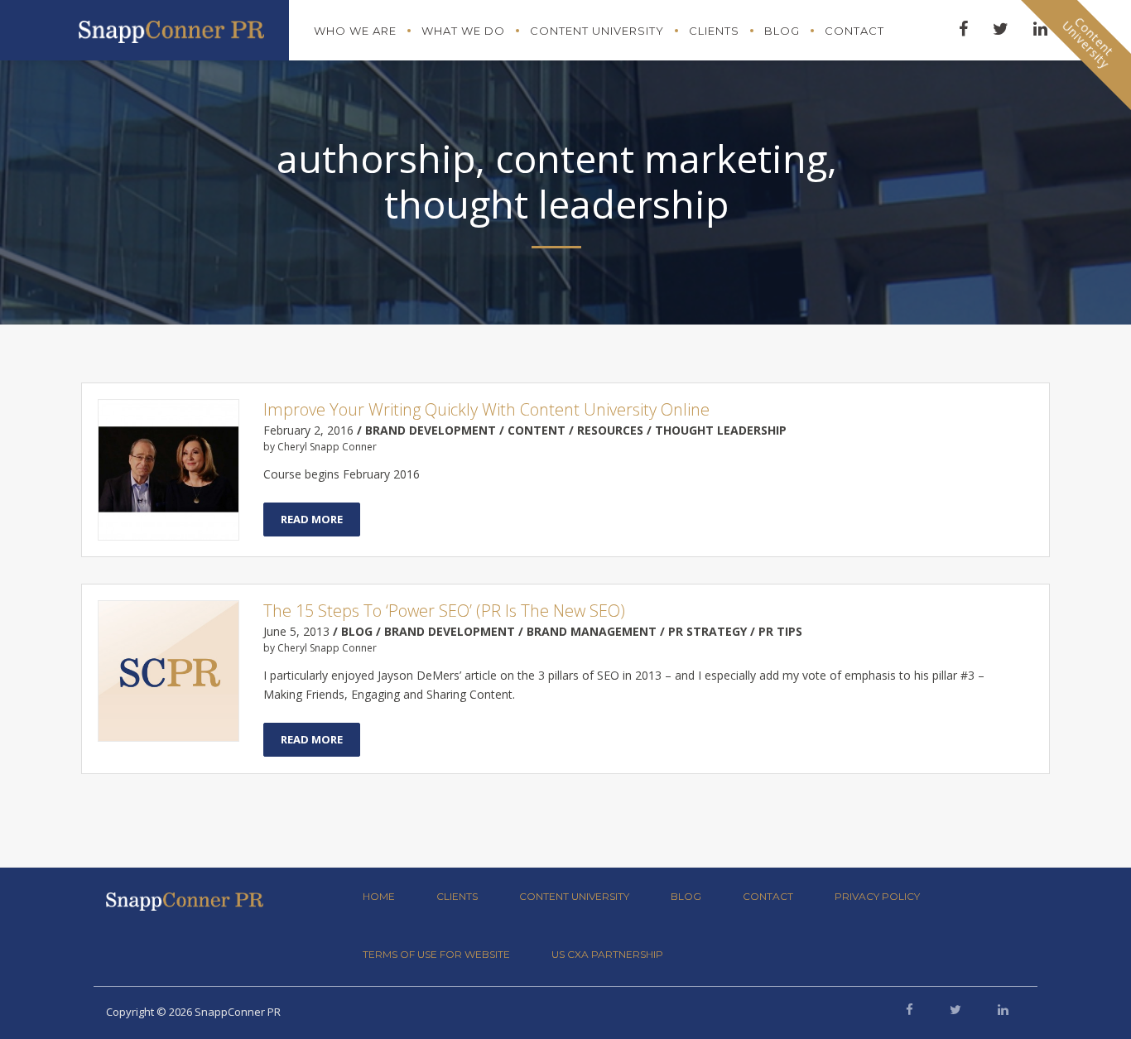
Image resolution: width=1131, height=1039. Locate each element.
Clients (714, 30)
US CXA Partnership (607, 954)
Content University (597, 30)
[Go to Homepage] (171, 28)
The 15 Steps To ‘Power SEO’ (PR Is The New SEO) (444, 610)
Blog (782, 30)
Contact (854, 30)
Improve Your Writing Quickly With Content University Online (486, 409)
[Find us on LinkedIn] (1003, 1009)
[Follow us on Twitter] (955, 1009)
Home (379, 896)
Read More (312, 519)
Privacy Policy (877, 896)
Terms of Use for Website (436, 954)
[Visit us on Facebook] (909, 1009)
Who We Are (355, 30)
